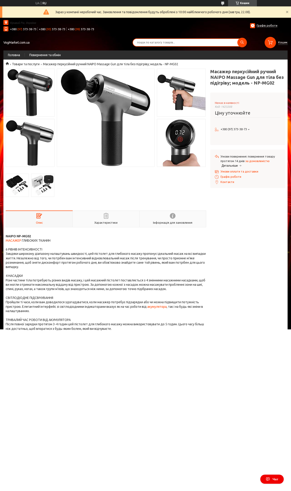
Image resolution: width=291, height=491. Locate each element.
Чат (275, 479)
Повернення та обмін (45, 55)
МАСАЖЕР (13, 240)
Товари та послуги (26, 64)
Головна (14, 55)
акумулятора (157, 306)
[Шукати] (242, 42)
